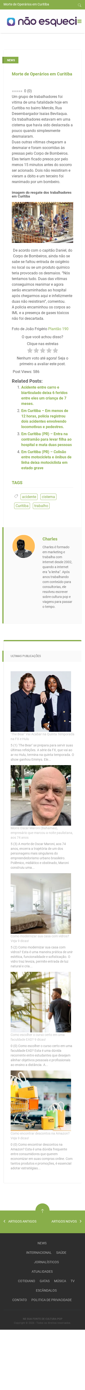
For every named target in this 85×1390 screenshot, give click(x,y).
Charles (49, 538)
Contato (19, 1300)
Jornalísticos (46, 1262)
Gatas (45, 1281)
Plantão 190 (58, 329)
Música (60, 1281)
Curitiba (22, 506)
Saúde (61, 1252)
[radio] (30, 351)
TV (73, 1281)
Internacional (39, 1252)
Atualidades (42, 1271)
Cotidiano (26, 1281)
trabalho (41, 506)
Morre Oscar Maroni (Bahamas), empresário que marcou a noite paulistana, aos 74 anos (42, 832)
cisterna (48, 497)
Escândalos (46, 1290)
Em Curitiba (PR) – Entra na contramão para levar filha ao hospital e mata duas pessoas (46, 439)
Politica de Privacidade (51, 1300)
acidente (29, 497)
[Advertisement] (35, 1359)
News (42, 1243)
